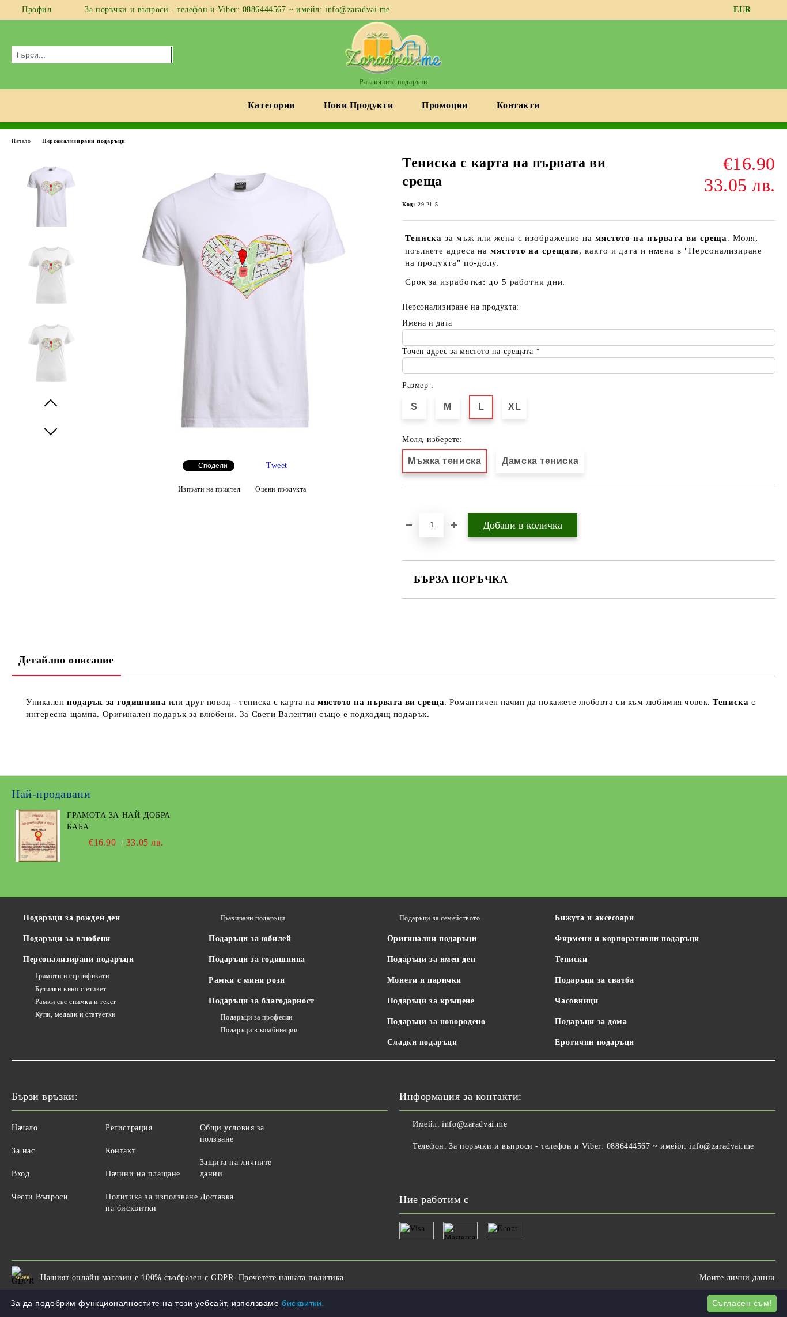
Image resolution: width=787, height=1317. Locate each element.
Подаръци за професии (257, 1017)
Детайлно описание (66, 660)
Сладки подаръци (422, 1042)
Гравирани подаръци (253, 918)
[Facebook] (769, 9)
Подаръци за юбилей (250, 938)
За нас (23, 1150)
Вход (20, 1173)
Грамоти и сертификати (72, 976)
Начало (21, 141)
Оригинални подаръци (432, 938)
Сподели (213, 466)
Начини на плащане (142, 1173)
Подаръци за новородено (436, 1021)
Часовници (576, 1001)
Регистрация (128, 1127)
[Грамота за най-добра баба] (38, 859)
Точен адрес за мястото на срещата (469, 351)
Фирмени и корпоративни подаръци (627, 938)
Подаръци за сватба (594, 980)
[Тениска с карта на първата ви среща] (241, 444)
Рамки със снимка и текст (75, 1002)
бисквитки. (303, 1303)
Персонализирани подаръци (83, 141)
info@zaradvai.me (474, 1124)
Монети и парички (424, 980)
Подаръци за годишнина (257, 959)
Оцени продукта (281, 489)
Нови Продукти (358, 105)
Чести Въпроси (40, 1197)
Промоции (444, 105)
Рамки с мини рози (247, 980)
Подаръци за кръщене (431, 1001)
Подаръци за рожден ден (71, 918)
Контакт (120, 1150)
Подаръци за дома (591, 1021)
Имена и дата (427, 323)
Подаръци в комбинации (259, 1030)
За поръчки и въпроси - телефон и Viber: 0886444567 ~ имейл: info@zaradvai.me (237, 9)
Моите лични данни (737, 1277)
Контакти (518, 105)
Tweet (276, 465)
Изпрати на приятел (209, 489)
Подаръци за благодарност (261, 1001)
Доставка (217, 1197)
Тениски (571, 959)
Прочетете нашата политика (291, 1277)
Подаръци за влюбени (67, 938)
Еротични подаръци (594, 1042)
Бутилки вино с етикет (70, 989)
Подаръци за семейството (439, 918)
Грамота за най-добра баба (118, 821)
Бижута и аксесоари (594, 918)
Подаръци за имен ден (431, 959)
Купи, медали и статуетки (75, 1014)
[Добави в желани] (424, 505)
